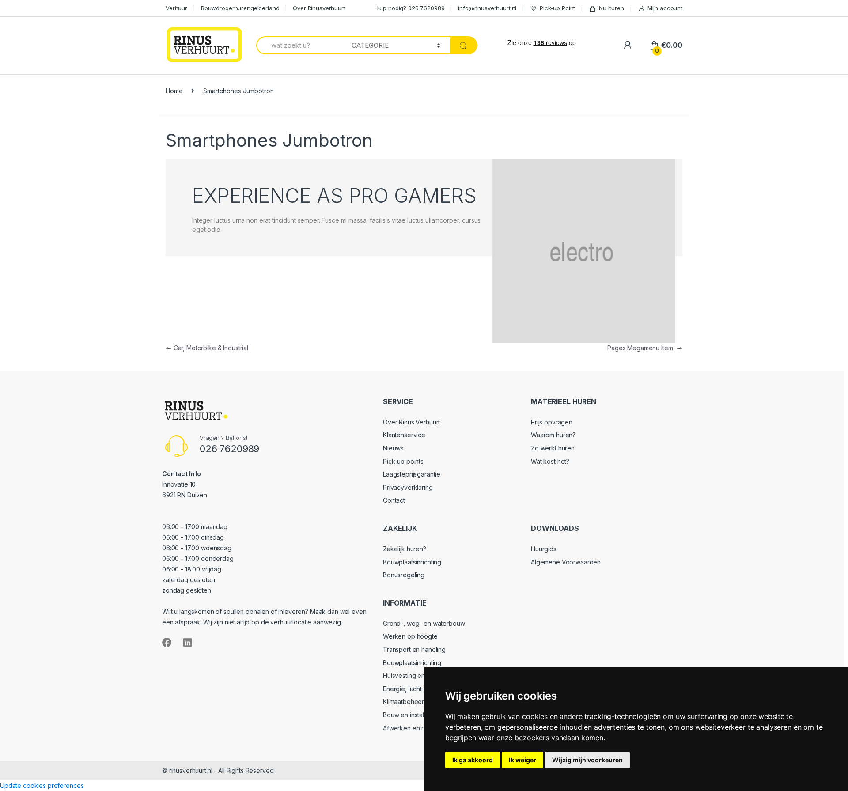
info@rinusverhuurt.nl (487, 7)
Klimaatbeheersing (409, 701)
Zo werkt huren (553, 448)
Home (174, 91)
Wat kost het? (550, 461)
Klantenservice (404, 435)
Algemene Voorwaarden (566, 562)
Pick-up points (403, 461)
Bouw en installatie (409, 715)
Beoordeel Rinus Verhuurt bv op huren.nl (566, 634)
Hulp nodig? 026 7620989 (410, 7)
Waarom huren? (553, 435)
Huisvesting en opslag (414, 675)
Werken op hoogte (410, 636)
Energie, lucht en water (416, 689)
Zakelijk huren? (404, 549)
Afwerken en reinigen (414, 728)
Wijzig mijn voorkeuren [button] (587, 760)
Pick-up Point (557, 7)
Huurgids (543, 549)
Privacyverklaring (408, 487)
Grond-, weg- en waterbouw (424, 623)
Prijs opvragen (551, 422)
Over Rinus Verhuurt (411, 422)
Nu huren (611, 7)
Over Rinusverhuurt (319, 7)
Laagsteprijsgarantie (411, 474)
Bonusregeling (403, 575)
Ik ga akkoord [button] (472, 760)
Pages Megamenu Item (644, 348)
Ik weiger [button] (522, 760)
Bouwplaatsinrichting (412, 562)
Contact (394, 500)
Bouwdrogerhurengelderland (240, 7)
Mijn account (664, 7)
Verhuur (176, 7)
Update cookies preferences (41, 785)
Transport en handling (414, 649)
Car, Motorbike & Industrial (207, 348)
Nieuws (393, 448)
